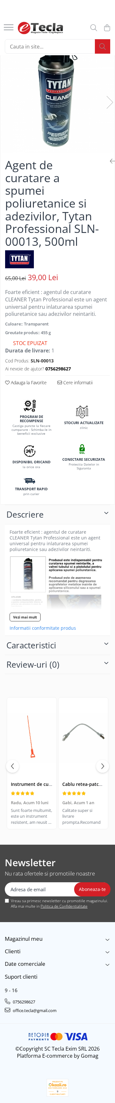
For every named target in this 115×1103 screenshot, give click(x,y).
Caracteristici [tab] (31, 645)
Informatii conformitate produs (43, 628)
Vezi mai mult (25, 617)
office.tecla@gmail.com (34, 1010)
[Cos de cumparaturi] (106, 28)
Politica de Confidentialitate (64, 906)
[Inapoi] (110, 161)
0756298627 (23, 1002)
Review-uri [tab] (32, 664)
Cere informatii (77, 382)
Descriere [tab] (25, 514)
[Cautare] (102, 46)
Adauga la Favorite (28, 382)
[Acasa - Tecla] (40, 28)
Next (109, 102)
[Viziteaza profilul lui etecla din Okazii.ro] (57, 1088)
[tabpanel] (57, 95)
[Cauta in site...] (93, 28)
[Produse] (8, 28)
